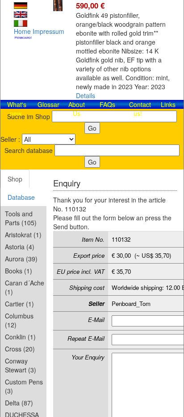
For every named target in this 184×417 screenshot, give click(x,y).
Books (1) (18, 270)
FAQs (107, 104)
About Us (76, 109)
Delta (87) (19, 402)
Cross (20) (20, 348)
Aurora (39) (21, 258)
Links (168, 104)
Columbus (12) (19, 320)
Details (85, 95)
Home (22, 31)
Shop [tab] (15, 178)
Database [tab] (21, 197)
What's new (16, 109)
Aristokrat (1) (23, 234)
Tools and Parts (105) (21, 218)
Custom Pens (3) (24, 386)
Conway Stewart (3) (20, 365)
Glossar (48, 104)
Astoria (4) (19, 246)
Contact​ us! (140, 109)
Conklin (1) (20, 336)
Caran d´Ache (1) (24, 287)
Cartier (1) (19, 303)
